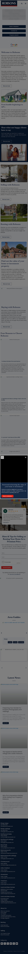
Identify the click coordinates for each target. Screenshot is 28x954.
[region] (14, 943)
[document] (14, 477)
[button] (25, 457)
